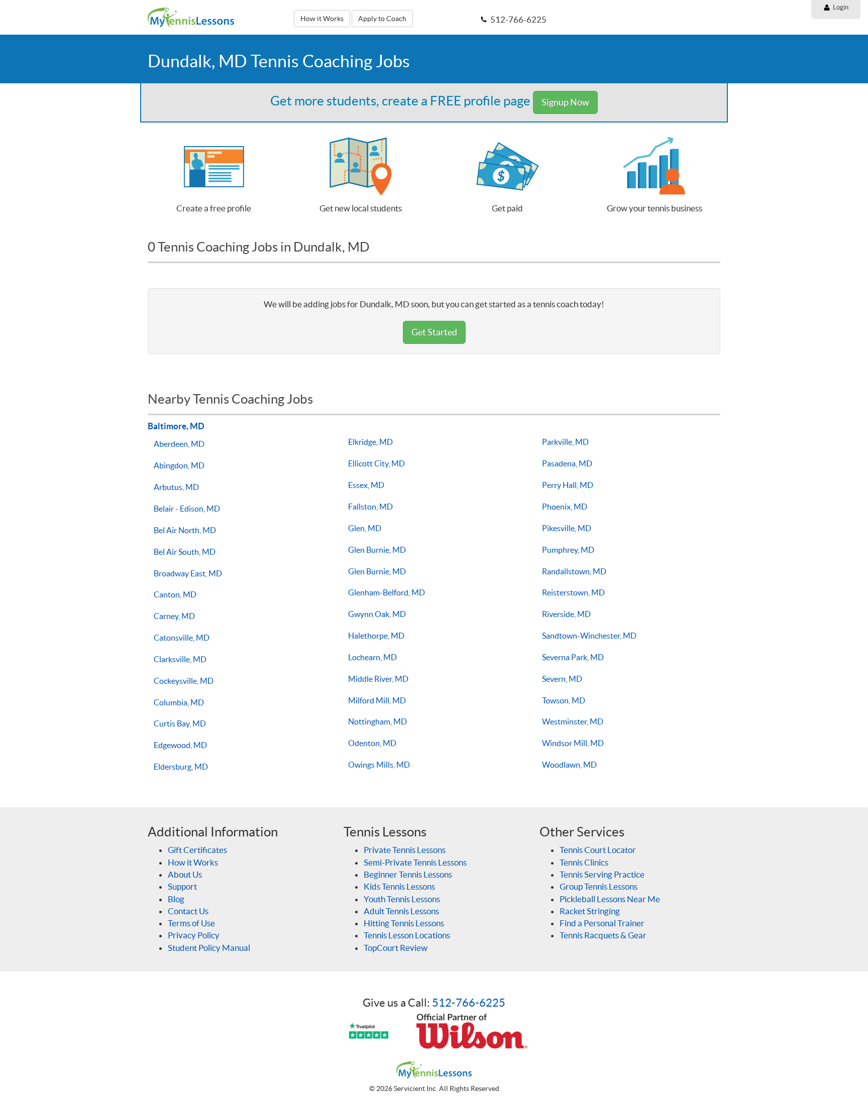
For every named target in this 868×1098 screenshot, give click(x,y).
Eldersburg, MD (181, 766)
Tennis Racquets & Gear (603, 935)
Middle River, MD (378, 678)
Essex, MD (366, 485)
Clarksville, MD (180, 659)
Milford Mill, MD (377, 700)
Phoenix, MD (564, 506)
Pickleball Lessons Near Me (610, 899)
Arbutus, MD (176, 487)
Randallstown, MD (574, 571)
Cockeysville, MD (183, 680)
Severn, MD (562, 678)
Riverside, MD (566, 614)
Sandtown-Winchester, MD (589, 635)
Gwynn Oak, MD (377, 614)
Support (182, 886)
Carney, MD (174, 616)
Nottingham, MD (377, 721)
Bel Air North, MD (185, 530)
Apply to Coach (382, 19)
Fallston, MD (370, 506)
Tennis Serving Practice (602, 874)
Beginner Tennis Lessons (408, 874)
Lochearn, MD (372, 657)
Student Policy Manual (209, 947)
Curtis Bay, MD (180, 723)
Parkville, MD (565, 441)
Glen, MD (364, 528)
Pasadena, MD (567, 463)
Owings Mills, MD (379, 764)
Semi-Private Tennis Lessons (415, 862)
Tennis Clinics (584, 862)
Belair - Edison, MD (187, 508)
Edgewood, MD (180, 745)
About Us (185, 874)
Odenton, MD (372, 743)
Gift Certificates (197, 850)
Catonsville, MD (181, 637)
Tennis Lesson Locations (407, 935)
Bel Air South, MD (184, 551)
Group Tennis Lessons (598, 886)
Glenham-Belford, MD (386, 592)
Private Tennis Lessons (405, 850)
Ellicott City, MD (376, 463)
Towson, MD (563, 700)
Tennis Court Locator (598, 850)
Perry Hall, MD (567, 485)
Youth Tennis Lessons (402, 899)
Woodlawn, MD (569, 764)
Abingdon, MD (179, 465)
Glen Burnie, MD (377, 549)
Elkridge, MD (370, 441)
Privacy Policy (194, 935)
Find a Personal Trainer (602, 923)
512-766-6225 (468, 1003)
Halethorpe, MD (376, 635)
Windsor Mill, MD (573, 743)
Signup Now (565, 102)
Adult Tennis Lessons (401, 911)
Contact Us (188, 911)
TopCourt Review (395, 947)
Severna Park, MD (573, 657)
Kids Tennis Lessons (399, 886)
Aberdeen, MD (179, 443)
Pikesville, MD (566, 528)
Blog (176, 899)
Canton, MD (175, 594)
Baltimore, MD (176, 426)
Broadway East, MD (188, 573)
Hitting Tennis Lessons (404, 923)
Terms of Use (191, 923)
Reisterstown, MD (573, 592)
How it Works (322, 19)
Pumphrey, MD (568, 549)
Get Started (434, 332)
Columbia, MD (179, 702)
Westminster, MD (572, 721)
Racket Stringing (590, 911)
